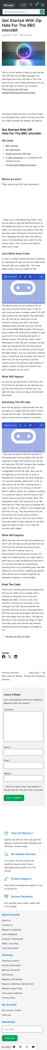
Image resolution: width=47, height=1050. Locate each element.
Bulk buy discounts (11, 970)
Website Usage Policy (12, 988)
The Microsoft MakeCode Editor (21, 165)
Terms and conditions (12, 993)
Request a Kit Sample (12, 979)
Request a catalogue (11, 929)
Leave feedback (9, 934)
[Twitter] (9, 656)
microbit (31, 76)
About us (6, 920)
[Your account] (31, 4)
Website (7, 773)
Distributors (7, 974)
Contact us (7, 925)
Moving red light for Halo (18, 636)
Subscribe (10, 1038)
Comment (9, 709)
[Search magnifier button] (42, 12)
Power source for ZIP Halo (18, 153)
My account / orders (11, 1010)
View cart (6, 1015)
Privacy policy (8, 997)
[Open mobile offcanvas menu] (42, 5)
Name (7, 747)
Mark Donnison (26, 35)
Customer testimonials (12, 939)
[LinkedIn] (15, 656)
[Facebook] (3, 656)
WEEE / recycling (10, 943)
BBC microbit (12, 145)
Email (7, 760)
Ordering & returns (10, 960)
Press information (10, 948)
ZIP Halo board (13, 149)
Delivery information (11, 965)
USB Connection (15, 157)
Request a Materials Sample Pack (17, 984)
